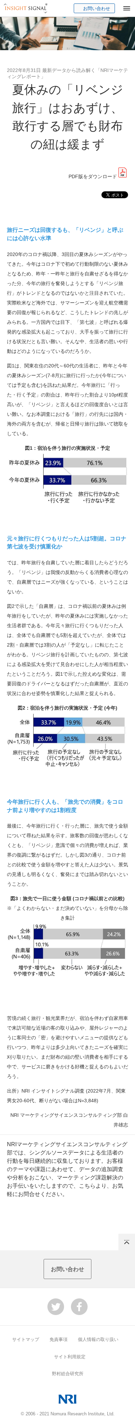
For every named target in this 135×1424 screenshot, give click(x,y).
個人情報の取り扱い (98, 1339)
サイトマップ (25, 1339)
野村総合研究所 (67, 1373)
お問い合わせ (96, 8)
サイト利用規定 (70, 1356)
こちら (87, 1186)
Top (126, 1242)
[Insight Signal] (25, 8)
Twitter (55, 1306)
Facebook (79, 1306)
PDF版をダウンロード (93, 176)
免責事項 (59, 1339)
